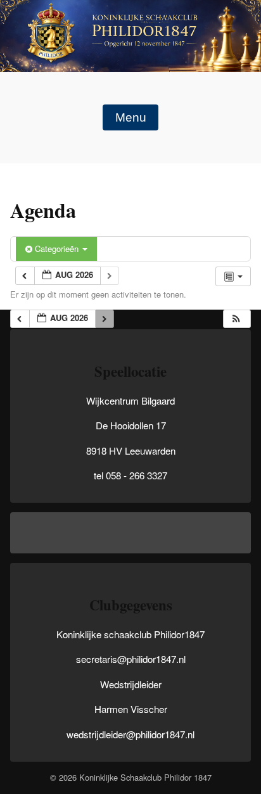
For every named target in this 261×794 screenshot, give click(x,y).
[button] (236, 318)
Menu (130, 117)
